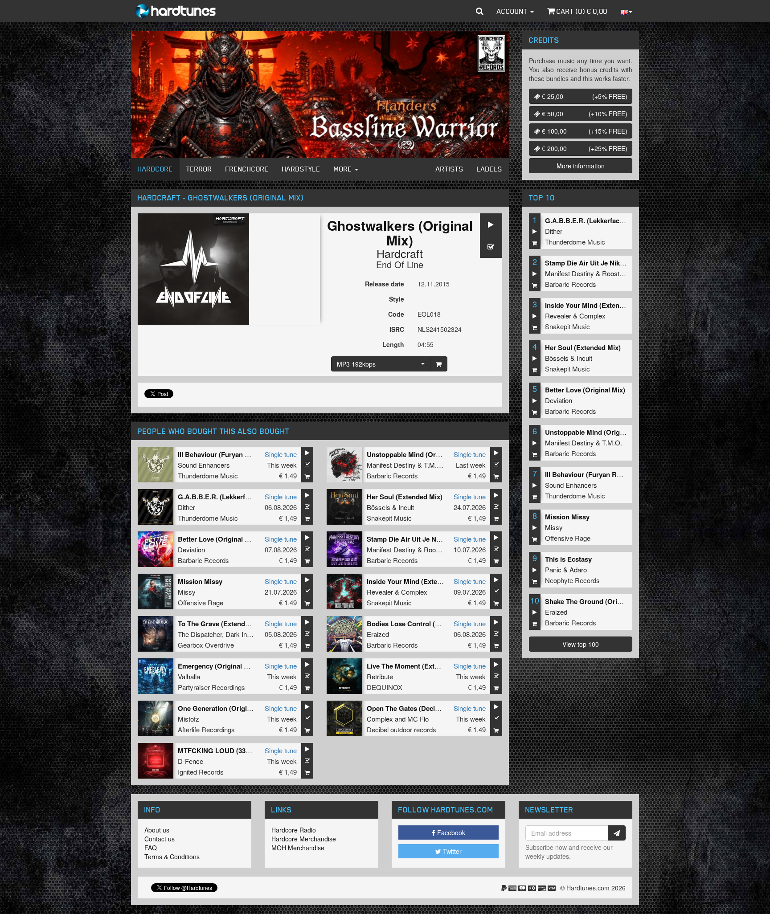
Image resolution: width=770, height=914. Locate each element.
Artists (449, 168)
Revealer (380, 591)
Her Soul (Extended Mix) (404, 497)
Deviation (191, 549)
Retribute (380, 676)
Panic (553, 569)
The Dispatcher (200, 634)
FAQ (150, 847)
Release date (384, 283)
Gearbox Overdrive (206, 644)
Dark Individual (247, 634)
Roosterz (437, 549)
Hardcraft (400, 253)
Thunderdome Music (208, 475)
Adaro (578, 569)
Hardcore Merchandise (303, 838)
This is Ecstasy (568, 559)
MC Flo (418, 718)
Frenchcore (247, 168)
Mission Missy (200, 581)
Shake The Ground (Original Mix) (596, 601)
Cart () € (581, 11)
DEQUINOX (384, 687)
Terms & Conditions (172, 856)
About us (156, 829)
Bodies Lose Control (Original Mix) (421, 623)
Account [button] (513, 11)
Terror (199, 168)
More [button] (344, 168)
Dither (186, 507)
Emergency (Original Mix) (217, 666)
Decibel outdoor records (401, 729)
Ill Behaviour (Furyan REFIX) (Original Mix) (244, 454)
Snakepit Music (389, 517)
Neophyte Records (572, 580)
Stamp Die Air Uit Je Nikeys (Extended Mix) (434, 539)
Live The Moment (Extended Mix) (418, 666)
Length (393, 344)
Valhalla (189, 676)
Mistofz (188, 718)
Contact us (159, 838)
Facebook (450, 832)
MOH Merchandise (297, 847)
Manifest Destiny (391, 464)
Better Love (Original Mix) (218, 539)
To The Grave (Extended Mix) (223, 623)
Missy (187, 591)
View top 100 (580, 644)
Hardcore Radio (293, 829)
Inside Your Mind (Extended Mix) (417, 581)
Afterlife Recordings (206, 729)
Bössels (378, 507)
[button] (479, 11)
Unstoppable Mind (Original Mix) (417, 454)
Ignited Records (201, 771)
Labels (489, 168)
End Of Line (399, 264)
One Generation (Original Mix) (224, 708)
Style (396, 298)
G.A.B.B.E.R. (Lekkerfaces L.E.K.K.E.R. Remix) (250, 497)
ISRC (396, 329)
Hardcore (155, 168)
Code (396, 314)
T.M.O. (434, 464)
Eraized (378, 634)
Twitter (451, 851)
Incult (406, 507)
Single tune (281, 454)
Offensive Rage (200, 602)
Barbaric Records (392, 475)
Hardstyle (301, 168)
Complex (414, 591)
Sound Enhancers (204, 464)
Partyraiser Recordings (211, 687)
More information (581, 165)
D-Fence (190, 761)
